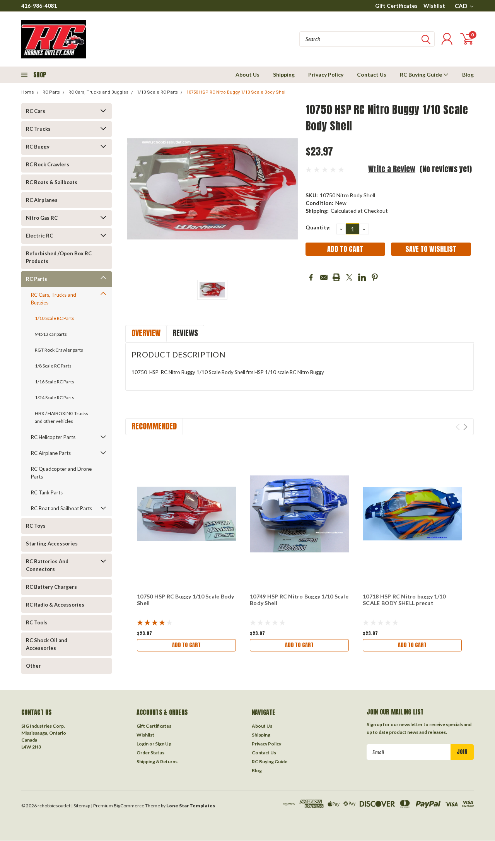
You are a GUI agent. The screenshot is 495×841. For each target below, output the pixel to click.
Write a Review (391, 169)
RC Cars (35, 111)
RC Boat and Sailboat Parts (61, 508)
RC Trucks (38, 129)
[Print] (336, 277)
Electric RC (39, 235)
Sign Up (163, 744)
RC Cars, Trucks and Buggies (98, 92)
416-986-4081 (39, 5)
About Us (247, 74)
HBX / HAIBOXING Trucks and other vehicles (61, 417)
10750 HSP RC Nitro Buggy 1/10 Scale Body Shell (236, 92)
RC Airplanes (42, 200)
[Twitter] (349, 277)
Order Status (150, 753)
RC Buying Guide (421, 74)
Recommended (154, 426)
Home (27, 92)
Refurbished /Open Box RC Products (59, 257)
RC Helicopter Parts (53, 437)
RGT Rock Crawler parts (59, 350)
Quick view (186, 514)
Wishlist (434, 5)
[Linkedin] (362, 277)
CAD (461, 5)
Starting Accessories (52, 543)
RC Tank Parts (47, 492)
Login (142, 744)
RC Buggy (38, 147)
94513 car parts (51, 334)
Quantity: (318, 227)
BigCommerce (129, 806)
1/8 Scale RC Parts (53, 366)
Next (465, 427)
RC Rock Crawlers (47, 164)
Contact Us (371, 74)
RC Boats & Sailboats (51, 182)
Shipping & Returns (157, 761)
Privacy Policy (325, 74)
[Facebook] (311, 277)
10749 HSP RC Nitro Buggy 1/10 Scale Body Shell (299, 600)
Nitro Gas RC (42, 218)
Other (33, 666)
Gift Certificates (396, 5)
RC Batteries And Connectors (47, 565)
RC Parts (51, 92)
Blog (468, 74)
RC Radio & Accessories (55, 605)
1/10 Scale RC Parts (157, 92)
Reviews (185, 333)
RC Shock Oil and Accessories (46, 644)
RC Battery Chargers (51, 587)
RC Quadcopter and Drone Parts (61, 473)
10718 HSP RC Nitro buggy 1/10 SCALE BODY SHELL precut (404, 600)
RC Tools (37, 622)
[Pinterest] (375, 277)
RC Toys (36, 526)
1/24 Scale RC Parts (54, 397)
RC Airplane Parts (51, 453)
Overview (145, 333)
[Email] (324, 277)
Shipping (284, 74)
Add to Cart (186, 645)
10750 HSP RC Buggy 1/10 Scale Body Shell (185, 600)
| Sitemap (80, 806)
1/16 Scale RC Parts (54, 382)
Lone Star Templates (190, 806)
